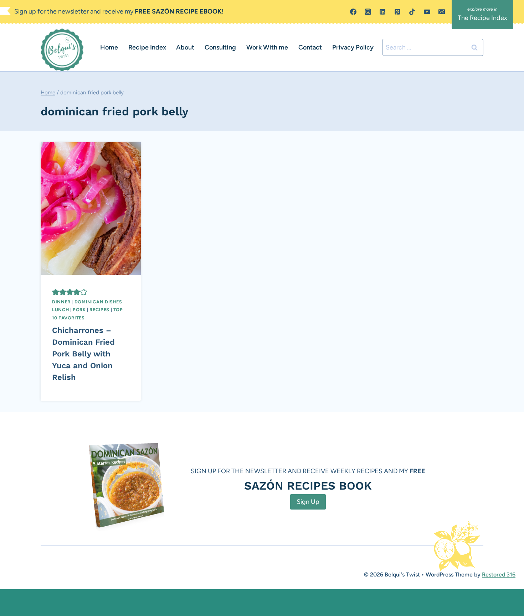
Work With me (267, 47)
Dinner (61, 301)
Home (109, 47)
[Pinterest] (397, 11)
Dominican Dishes (98, 301)
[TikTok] (412, 11)
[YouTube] (427, 11)
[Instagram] (367, 11)
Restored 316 (498, 574)
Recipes (99, 309)
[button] (55, 292)
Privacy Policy (353, 47)
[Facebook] (353, 11)
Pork (79, 309)
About (185, 47)
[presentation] (91, 208)
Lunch (60, 309)
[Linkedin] (382, 11)
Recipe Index (147, 47)
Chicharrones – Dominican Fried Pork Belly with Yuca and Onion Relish (83, 354)
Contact (310, 47)
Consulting (220, 47)
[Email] (441, 11)
